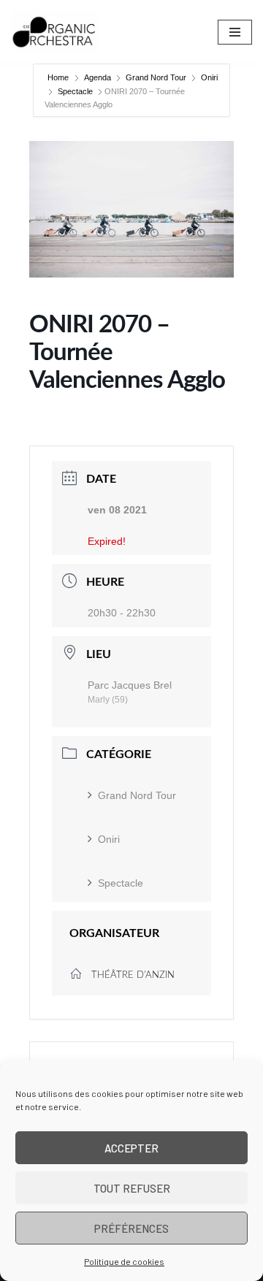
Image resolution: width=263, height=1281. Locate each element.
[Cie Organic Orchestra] (55, 31)
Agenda (97, 77)
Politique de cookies (124, 1261)
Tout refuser (132, 1188)
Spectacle (75, 91)
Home (59, 77)
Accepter (131, 1148)
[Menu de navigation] (235, 32)
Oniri (209, 77)
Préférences (131, 1228)
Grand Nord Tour (156, 77)
